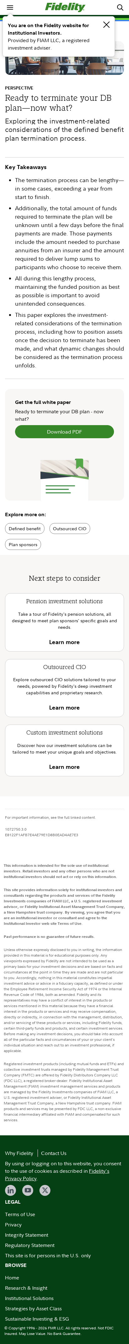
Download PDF (64, 431)
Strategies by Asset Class (33, 1308)
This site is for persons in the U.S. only (48, 1255)
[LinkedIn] (10, 1190)
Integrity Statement (26, 1234)
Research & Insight (26, 1287)
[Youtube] (27, 1190)
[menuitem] (10, 7)
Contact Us (53, 1153)
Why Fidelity (19, 1153)
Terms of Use (20, 1214)
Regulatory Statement (29, 1245)
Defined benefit (25, 528)
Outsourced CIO (69, 528)
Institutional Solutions (29, 1298)
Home (12, 1277)
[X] (44, 1190)
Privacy (13, 1224)
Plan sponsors (23, 544)
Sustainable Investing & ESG (37, 1318)
